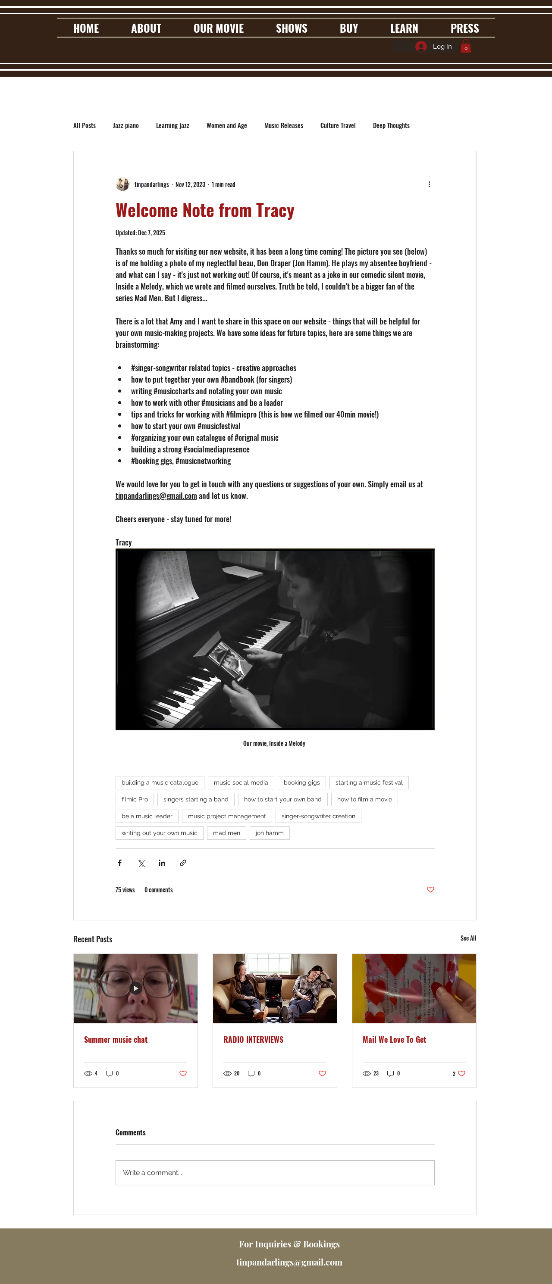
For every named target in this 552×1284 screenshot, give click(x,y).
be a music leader (147, 816)
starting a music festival (369, 782)
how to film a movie (364, 799)
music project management (227, 816)
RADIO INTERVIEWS (253, 1039)
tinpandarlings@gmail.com (289, 1262)
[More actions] (429, 184)
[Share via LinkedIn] (162, 863)
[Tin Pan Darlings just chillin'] (275, 988)
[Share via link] (183, 863)
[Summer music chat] (136, 988)
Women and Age (227, 125)
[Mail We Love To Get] (414, 988)
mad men (226, 832)
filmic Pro (135, 799)
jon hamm (270, 832)
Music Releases (283, 125)
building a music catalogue (160, 782)
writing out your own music (160, 832)
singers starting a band (196, 799)
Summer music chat (115, 1039)
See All (469, 937)
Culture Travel (338, 125)
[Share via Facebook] (120, 863)
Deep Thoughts (391, 125)
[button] (465, 46)
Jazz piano (126, 125)
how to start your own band (283, 799)
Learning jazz (172, 125)
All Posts (84, 125)
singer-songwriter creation (318, 816)
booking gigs (302, 782)
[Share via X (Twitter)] (141, 863)
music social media (241, 782)
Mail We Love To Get (394, 1039)
